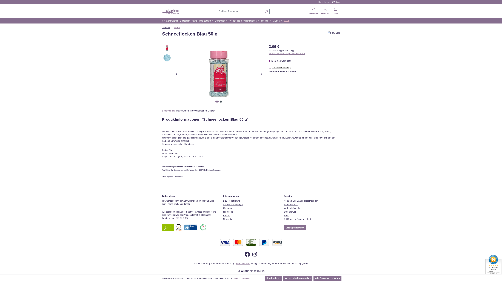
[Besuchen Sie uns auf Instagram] (254, 254)
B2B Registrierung (231, 201)
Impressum (228, 212)
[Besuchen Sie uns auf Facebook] (247, 254)
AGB (286, 215)
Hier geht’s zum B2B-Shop (329, 2)
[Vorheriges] (176, 74)
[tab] (168, 111)
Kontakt (226, 215)
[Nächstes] (262, 74)
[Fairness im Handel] (179, 227)
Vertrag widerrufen (295, 228)
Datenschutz (290, 212)
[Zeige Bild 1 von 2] (217, 102)
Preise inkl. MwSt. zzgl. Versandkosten (287, 53)
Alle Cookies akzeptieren (327, 278)
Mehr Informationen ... (243, 278)
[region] (212, 74)
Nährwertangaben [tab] (198, 111)
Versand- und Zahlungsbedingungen (301, 201)
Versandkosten (243, 263)
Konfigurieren (273, 278)
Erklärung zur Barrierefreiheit (297, 219)
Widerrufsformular (292, 208)
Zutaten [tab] (211, 111)
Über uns (227, 208)
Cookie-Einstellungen (233, 204)
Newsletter (228, 219)
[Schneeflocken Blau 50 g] (219, 74)
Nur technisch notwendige (298, 278)
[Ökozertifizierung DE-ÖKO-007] (168, 227)
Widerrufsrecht (291, 204)
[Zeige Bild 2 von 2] (221, 102)
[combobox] (240, 11)
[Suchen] (266, 11)
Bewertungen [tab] (182, 111)
